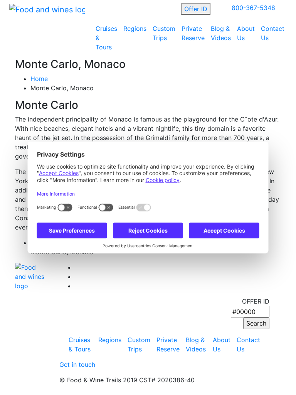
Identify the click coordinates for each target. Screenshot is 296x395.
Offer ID (195, 9)
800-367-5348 (253, 8)
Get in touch (77, 364)
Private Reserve (193, 33)
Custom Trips (164, 33)
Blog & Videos (221, 33)
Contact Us (272, 33)
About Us (246, 33)
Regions (134, 28)
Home (39, 79)
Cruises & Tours (106, 38)
